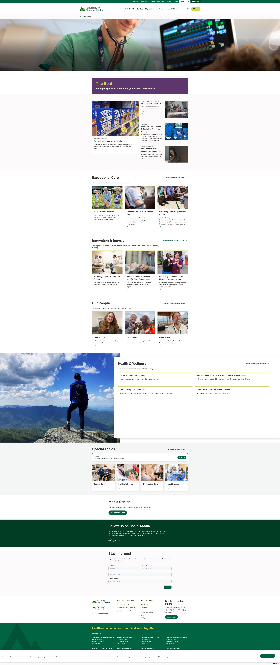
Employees (144, 618)
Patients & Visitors (171, 9)
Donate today (171, 617)
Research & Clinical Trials (124, 604)
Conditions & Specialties (145, 9)
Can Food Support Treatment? (132, 390)
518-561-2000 (170, 643)
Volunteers (144, 607)
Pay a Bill (135, 1)
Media (142, 615)
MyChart (196, 1)
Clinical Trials (144, 1)
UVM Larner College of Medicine (126, 607)
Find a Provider (130, 9)
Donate (169, 1)
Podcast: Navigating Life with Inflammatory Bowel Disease (221, 375)
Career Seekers (145, 610)
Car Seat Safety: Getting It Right (133, 375)
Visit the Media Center (117, 512)
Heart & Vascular (174, 484)
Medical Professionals (147, 612)
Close (267, 656)
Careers (176, 1)
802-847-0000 (96, 643)
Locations (159, 9)
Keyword (97, 456)
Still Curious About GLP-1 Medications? (213, 390)
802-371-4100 (145, 643)
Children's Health (125, 484)
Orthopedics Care (150, 484)
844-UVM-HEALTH (101, 613)
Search (183, 457)
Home (83, 16)
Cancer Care (99, 484)
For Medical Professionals (157, 1)
